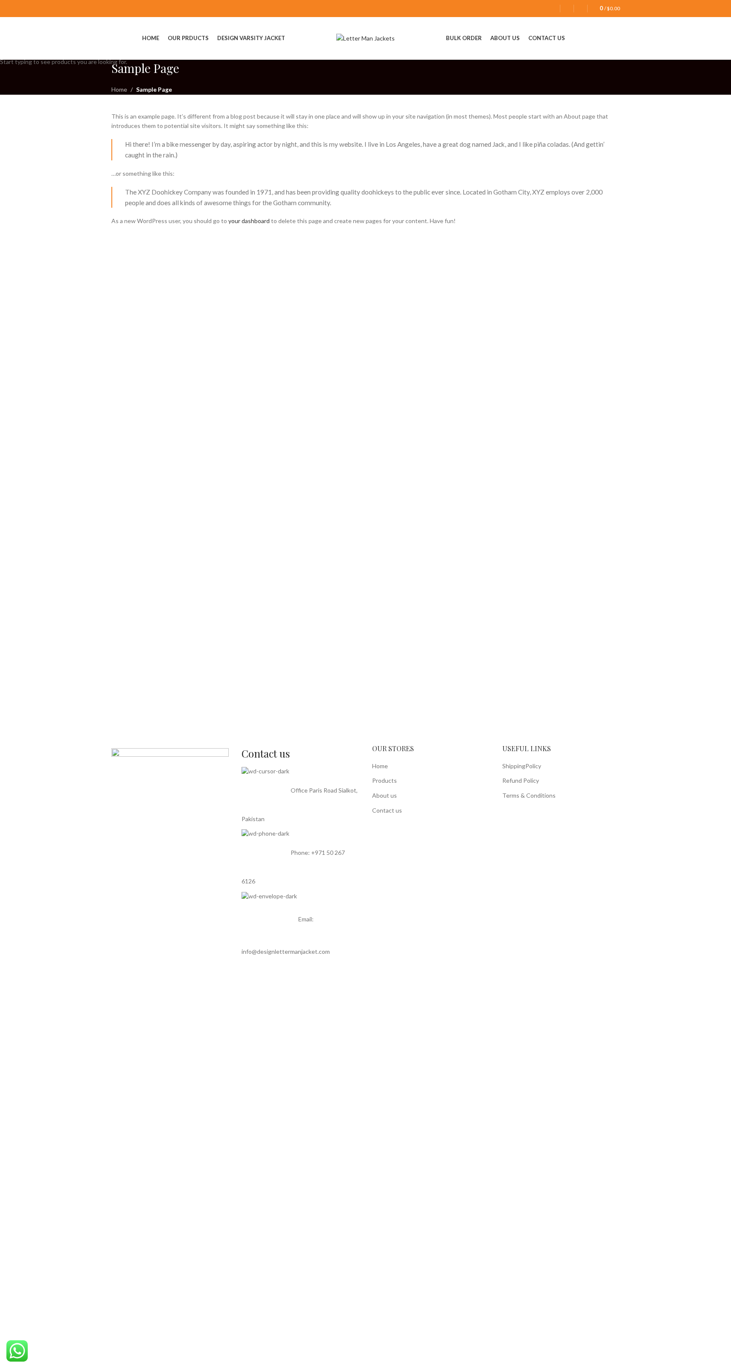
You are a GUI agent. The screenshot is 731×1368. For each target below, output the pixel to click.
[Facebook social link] (116, 8)
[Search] (580, 8)
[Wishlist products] (567, 8)
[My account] (553, 8)
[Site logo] (365, 37)
